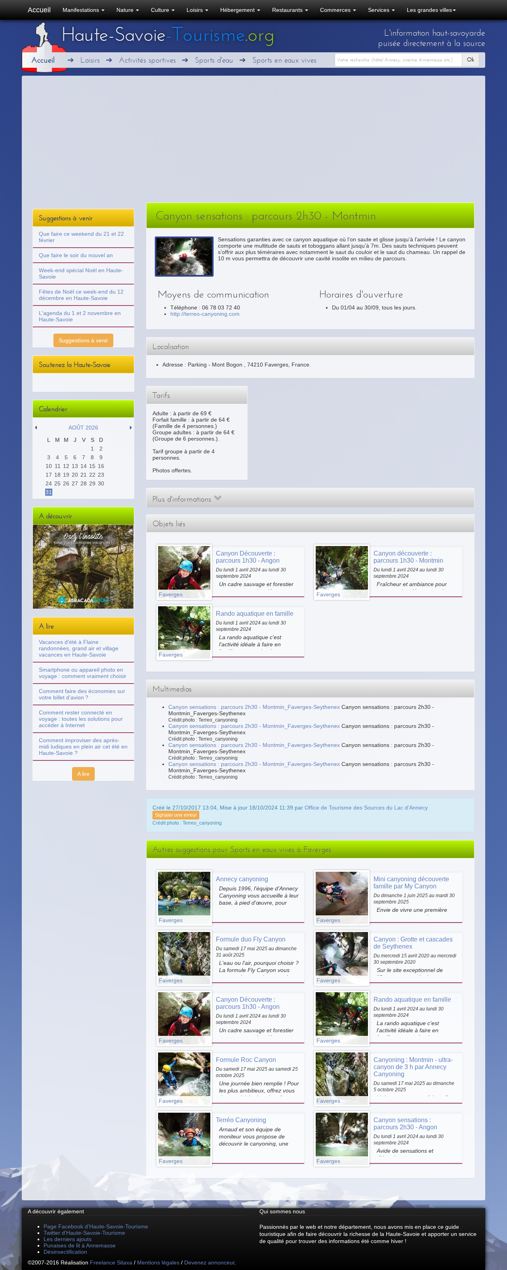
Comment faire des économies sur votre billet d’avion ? (82, 694)
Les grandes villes (429, 10)
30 (101, 483)
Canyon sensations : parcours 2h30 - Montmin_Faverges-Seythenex (254, 707)
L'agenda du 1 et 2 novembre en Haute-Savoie (80, 316)
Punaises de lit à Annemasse (80, 1245)
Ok (470, 59)
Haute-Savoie (167, 34)
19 (66, 475)
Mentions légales (158, 1262)
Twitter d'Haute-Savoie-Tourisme (84, 1233)
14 (83, 466)
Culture (161, 10)
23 (101, 475)
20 (75, 475)
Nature (125, 10)
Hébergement (238, 10)
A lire (83, 774)
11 (58, 466)
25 (57, 483)
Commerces (336, 10)
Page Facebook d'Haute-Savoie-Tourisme (96, 1226)
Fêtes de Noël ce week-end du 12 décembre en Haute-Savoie (81, 294)
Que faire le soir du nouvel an (76, 255)
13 (75, 466)
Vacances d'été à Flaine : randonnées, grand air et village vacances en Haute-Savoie (78, 648)
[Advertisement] (253, 143)
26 (66, 483)
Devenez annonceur (209, 1262)
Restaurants (288, 10)
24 (49, 483)
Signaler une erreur (176, 815)
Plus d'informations (182, 499)
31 (49, 492)
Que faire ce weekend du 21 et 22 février (81, 237)
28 (83, 483)
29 (92, 483)
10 (49, 466)
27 (75, 483)
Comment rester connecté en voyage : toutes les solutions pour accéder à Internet (81, 718)
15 (92, 466)
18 (57, 475)
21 (83, 475)
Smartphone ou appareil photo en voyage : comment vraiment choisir (82, 673)
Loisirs (195, 10)
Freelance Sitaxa (111, 1262)
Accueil (39, 10)
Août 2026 (83, 427)
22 (92, 475)
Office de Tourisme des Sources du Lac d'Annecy (366, 807)
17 (49, 475)
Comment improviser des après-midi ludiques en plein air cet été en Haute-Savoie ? (83, 746)
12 (66, 466)
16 (101, 466)
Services (379, 10)
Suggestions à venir (83, 340)
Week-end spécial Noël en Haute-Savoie (81, 273)
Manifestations (82, 10)
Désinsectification (65, 1252)
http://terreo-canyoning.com (205, 314)
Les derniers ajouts (67, 1239)
